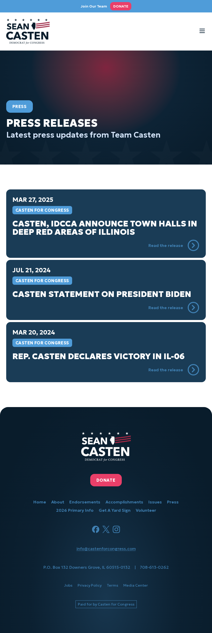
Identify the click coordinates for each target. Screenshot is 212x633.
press (173, 501)
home (39, 501)
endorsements (84, 501)
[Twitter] (106, 529)
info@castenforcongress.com (106, 548)
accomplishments (124, 501)
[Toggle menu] (202, 30)
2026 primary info (75, 510)
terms (112, 585)
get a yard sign (115, 510)
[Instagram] (116, 529)
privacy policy (90, 585)
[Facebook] (95, 529)
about (57, 501)
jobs (68, 585)
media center (135, 585)
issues (155, 501)
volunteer (146, 510)
